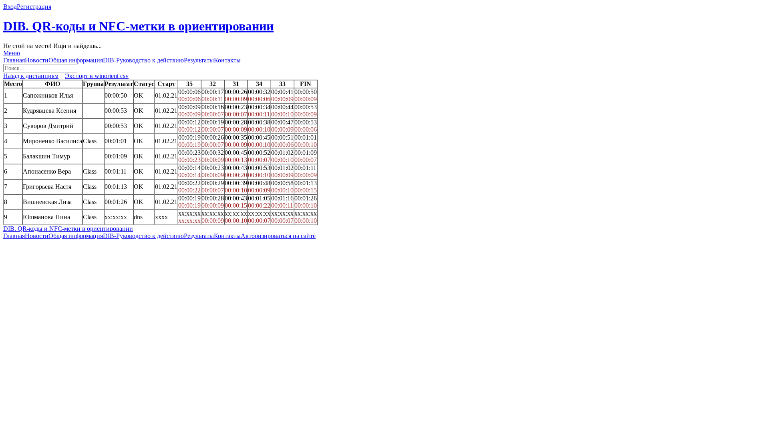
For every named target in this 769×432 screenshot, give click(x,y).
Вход (10, 6)
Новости (36, 60)
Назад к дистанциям (30, 75)
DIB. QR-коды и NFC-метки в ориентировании (138, 26)
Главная (14, 60)
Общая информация (75, 60)
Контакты (227, 60)
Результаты (199, 60)
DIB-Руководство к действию (143, 60)
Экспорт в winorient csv (97, 75)
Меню (11, 53)
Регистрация (34, 6)
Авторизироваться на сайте (278, 235)
